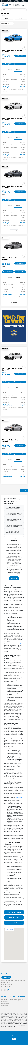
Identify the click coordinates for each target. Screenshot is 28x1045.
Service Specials (13, 999)
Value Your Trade (14, 917)
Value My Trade (20, 64)
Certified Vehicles (5, 1003)
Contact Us (14, 578)
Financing (21, 997)
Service (12, 997)
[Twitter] (8, 990)
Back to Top (24, 491)
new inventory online (17, 643)
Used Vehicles (4, 1001)
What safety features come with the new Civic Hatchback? (13, 520)
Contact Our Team (14, 923)
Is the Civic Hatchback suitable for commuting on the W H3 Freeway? (14, 514)
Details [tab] (10, 69)
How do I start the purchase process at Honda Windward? (12, 531)
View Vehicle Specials (14, 912)
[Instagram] (5, 990)
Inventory (4, 997)
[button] (5, 30)
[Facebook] (2, 990)
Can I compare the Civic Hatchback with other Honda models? (14, 525)
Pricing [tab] (18, 69)
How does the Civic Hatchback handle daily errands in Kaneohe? (13, 508)
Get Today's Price (20, 55)
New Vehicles (4, 999)
